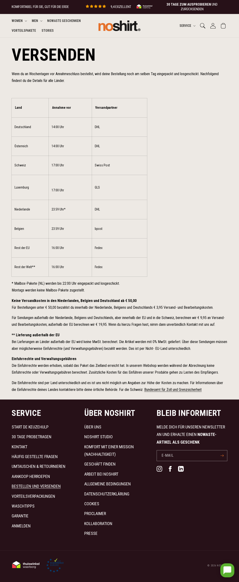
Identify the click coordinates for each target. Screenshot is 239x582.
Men (35, 21)
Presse (91, 533)
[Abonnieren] (222, 455)
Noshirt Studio (98, 436)
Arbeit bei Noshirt (101, 474)
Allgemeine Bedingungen (107, 483)
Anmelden (21, 525)
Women (17, 21)
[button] (19, 21)
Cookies (91, 503)
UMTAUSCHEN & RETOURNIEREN (38, 466)
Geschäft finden (100, 464)
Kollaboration (98, 523)
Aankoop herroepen (31, 476)
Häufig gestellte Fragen (35, 456)
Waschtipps (23, 506)
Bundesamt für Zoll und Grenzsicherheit (173, 389)
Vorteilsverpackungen (33, 496)
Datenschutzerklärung (106, 493)
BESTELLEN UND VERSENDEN (36, 486)
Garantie (20, 515)
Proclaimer (95, 513)
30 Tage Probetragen (31, 436)
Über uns (92, 426)
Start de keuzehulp (30, 426)
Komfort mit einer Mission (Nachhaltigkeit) (109, 450)
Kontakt (19, 446)
